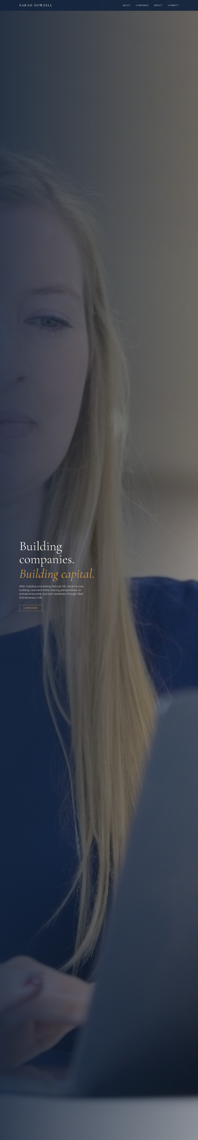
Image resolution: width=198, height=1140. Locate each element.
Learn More (31, 608)
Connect (173, 5)
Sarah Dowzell (36, 5)
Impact (158, 5)
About (127, 5)
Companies (142, 5)
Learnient (36, 590)
